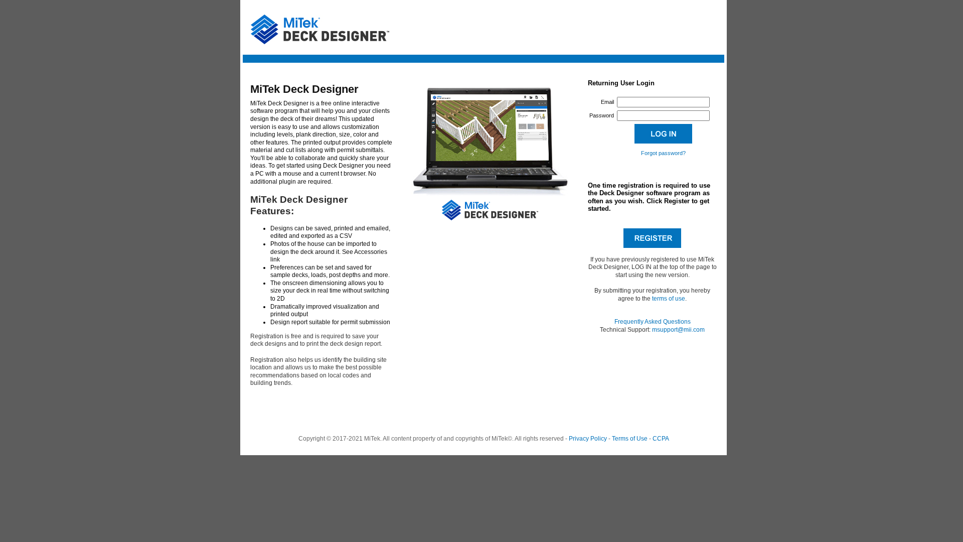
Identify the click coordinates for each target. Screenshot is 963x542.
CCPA (661, 438)
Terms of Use (630, 438)
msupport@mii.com (678, 329)
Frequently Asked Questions (652, 321)
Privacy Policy (588, 438)
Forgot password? (663, 153)
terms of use (668, 298)
